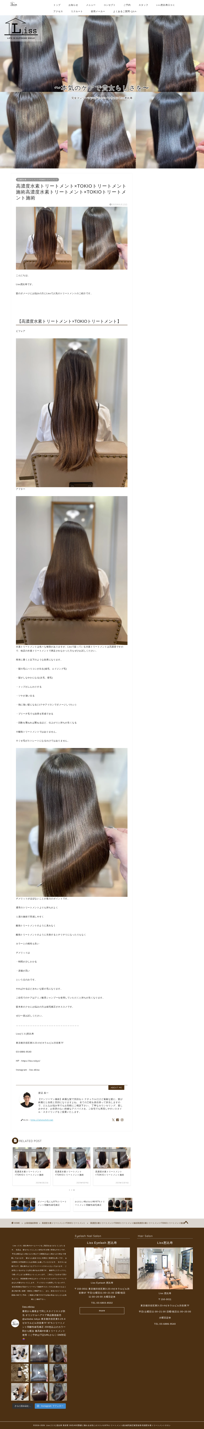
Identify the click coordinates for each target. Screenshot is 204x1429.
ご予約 (127, 5)
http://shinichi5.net (42, 1119)
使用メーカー (98, 11)
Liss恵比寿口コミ (165, 5)
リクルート (77, 11)
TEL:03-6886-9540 (165, 1324)
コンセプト (110, 5)
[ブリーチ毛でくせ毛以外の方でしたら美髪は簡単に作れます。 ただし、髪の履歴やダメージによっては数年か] (39, 1392)
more (102, 1310)
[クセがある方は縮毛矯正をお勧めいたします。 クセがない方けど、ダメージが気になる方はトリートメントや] (58, 1353)
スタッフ (143, 5)
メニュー (91, 5)
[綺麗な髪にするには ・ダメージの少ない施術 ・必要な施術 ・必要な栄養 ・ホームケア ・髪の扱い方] (39, 1372)
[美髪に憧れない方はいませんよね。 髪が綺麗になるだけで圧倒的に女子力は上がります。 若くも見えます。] (58, 1372)
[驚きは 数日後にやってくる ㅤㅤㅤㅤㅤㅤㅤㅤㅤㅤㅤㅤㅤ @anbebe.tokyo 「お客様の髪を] (20, 1353)
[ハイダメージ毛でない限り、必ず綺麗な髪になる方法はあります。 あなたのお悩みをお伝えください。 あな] (58, 1392)
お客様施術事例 (31, 1223)
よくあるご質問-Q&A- (125, 11)
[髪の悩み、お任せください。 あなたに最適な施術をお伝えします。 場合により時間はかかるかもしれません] (39, 1353)
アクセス (58, 11)
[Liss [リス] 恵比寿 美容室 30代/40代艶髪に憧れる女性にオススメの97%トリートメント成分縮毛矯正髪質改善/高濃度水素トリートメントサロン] (14, 7)
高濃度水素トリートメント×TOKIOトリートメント (37, 180)
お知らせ (73, 5)
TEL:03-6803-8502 (102, 1303)
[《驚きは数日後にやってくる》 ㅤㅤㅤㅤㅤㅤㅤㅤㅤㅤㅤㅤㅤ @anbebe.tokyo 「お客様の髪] (20, 1372)
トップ (57, 5)
